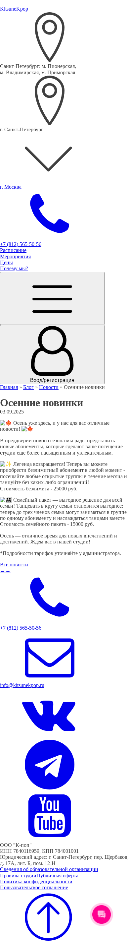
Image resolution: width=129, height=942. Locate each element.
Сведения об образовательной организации (49, 869)
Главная (9, 387)
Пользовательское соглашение (34, 887)
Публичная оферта (57, 875)
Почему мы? (14, 268)
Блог (28, 387)
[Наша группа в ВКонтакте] (49, 736)
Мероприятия (15, 256)
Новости (49, 387)
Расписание (13, 250)
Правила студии (18, 875)
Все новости (14, 564)
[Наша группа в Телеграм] (49, 787)
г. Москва (11, 187)
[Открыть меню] (52, 298)
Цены (6, 262)
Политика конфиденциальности (36, 881)
